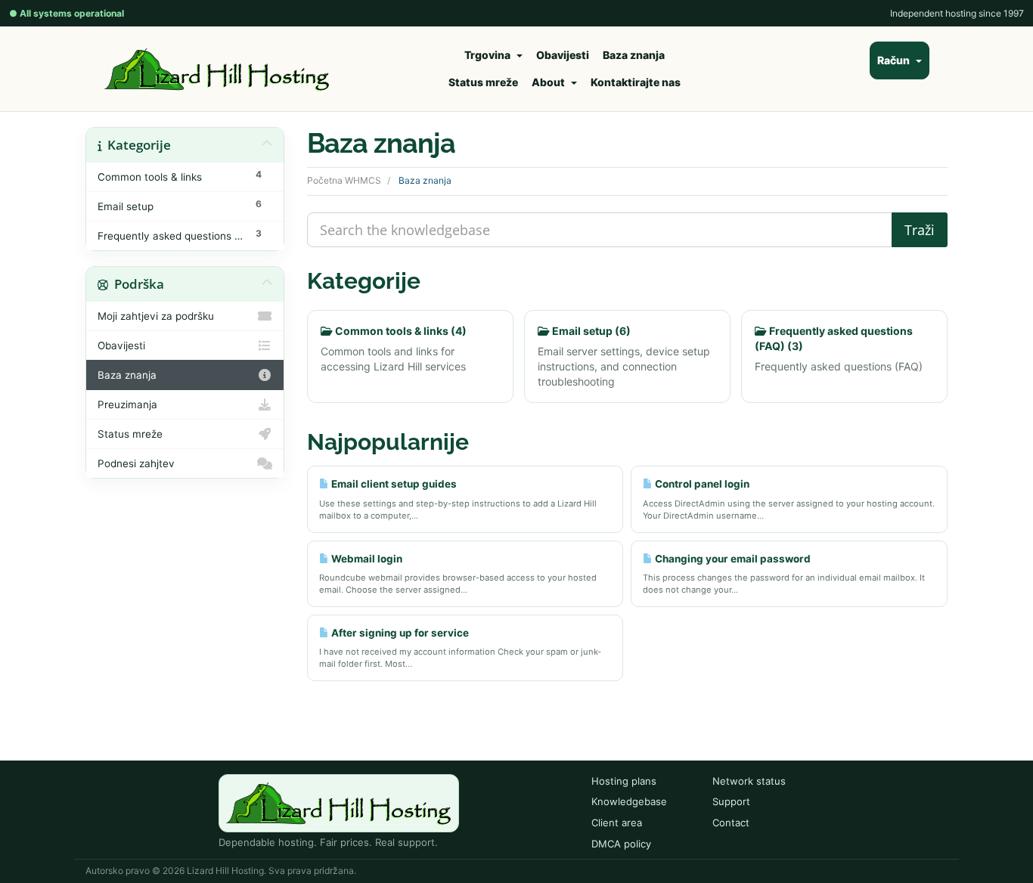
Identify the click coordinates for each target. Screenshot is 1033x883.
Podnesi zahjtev (136, 463)
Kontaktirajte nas (636, 82)
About (550, 82)
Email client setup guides (393, 484)
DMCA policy (621, 844)
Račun (895, 60)
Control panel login (701, 484)
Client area (616, 822)
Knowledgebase (629, 801)
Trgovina (489, 54)
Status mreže (483, 82)
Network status (749, 781)
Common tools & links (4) (400, 330)
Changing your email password (732, 559)
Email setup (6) (590, 330)
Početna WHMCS (344, 180)
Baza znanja (634, 54)
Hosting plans (623, 781)
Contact (730, 822)
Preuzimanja (127, 404)
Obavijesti (562, 54)
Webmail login (365, 559)
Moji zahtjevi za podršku (156, 316)
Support (731, 801)
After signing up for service (399, 633)
